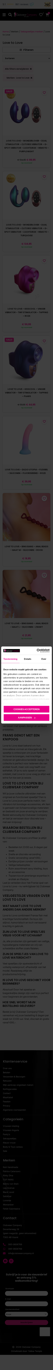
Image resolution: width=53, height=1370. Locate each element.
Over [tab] (43, 659)
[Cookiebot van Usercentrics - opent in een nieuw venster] (37, 651)
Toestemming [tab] (10, 659)
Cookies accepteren (27, 709)
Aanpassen (25, 717)
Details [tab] (27, 659)
